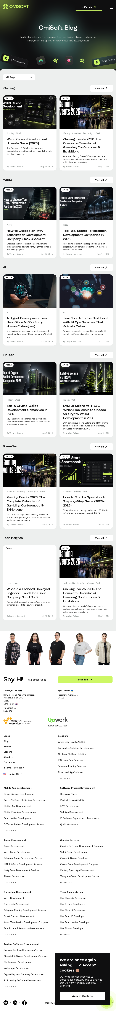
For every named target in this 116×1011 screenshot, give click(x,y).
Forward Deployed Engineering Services (24, 950)
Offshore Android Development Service (24, 824)
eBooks (7, 746)
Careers (7, 751)
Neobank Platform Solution (72, 753)
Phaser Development (15, 876)
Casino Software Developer (74, 858)
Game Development (14, 845)
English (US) (13, 773)
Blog (5, 741)
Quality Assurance (69, 824)
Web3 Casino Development (74, 852)
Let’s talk (83, 679)
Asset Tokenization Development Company (26, 922)
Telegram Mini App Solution (72, 766)
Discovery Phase (68, 793)
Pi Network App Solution (70, 772)
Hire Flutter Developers (72, 928)
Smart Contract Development (19, 916)
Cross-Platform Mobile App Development (25, 799)
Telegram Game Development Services (23, 858)
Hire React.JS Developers (72, 916)
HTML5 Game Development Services (23, 864)
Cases (6, 735)
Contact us (9, 762)
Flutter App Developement (17, 806)
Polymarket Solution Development (76, 747)
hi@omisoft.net (37, 679)
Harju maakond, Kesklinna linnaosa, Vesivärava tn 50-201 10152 (19, 697)
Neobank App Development (18, 962)
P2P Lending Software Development (22, 980)
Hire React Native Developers (75, 922)
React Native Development (18, 818)
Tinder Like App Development (19, 793)
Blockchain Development (16, 904)
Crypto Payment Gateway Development (24, 974)
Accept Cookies (82, 996)
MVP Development (70, 806)
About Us (8, 757)
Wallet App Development (17, 968)
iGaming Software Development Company (81, 845)
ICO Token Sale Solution (70, 760)
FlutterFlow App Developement (20, 812)
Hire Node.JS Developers (72, 910)
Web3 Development (14, 898)
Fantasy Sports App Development (77, 870)
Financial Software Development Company (26, 956)
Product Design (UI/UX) (72, 799)
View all (99, 88)
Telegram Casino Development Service (79, 876)
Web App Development (71, 812)
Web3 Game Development (17, 852)
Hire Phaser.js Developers (73, 898)
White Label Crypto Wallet (71, 741)
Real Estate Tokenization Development (24, 928)
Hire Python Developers (72, 904)
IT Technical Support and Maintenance (79, 818)
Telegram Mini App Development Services (25, 910)
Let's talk (87, 6)
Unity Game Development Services (21, 870)
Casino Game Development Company (79, 864)
